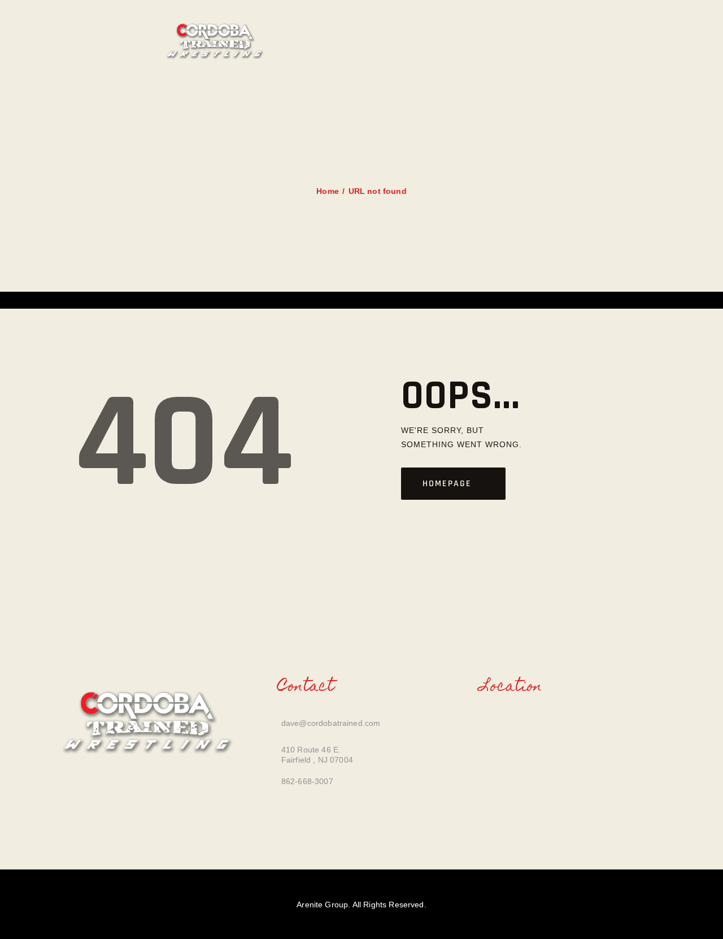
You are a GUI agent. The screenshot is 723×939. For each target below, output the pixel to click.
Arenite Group (322, 904)
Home (327, 191)
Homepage (447, 484)
